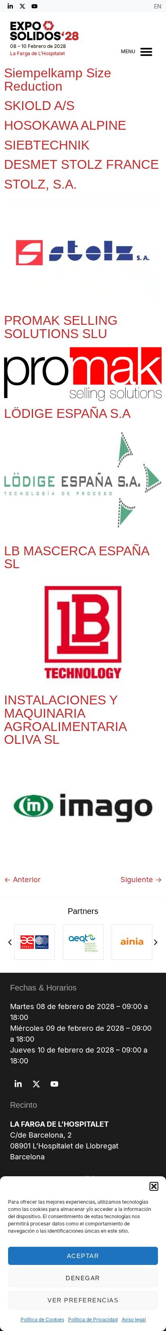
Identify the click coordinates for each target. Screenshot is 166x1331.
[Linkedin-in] (10, 6)
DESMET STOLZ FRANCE (81, 164)
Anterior (22, 879)
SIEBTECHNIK (46, 145)
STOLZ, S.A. (40, 184)
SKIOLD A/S (39, 105)
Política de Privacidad (93, 1319)
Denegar (83, 1278)
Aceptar (83, 1255)
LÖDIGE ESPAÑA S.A (67, 413)
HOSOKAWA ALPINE (65, 125)
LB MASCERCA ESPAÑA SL (76, 557)
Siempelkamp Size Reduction (57, 79)
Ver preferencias (83, 1300)
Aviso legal (134, 1319)
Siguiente (141, 879)
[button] (154, 1186)
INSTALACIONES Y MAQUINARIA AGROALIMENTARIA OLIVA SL (65, 720)
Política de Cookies (42, 1319)
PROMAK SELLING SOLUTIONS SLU (61, 327)
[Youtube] (34, 6)
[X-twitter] (22, 6)
